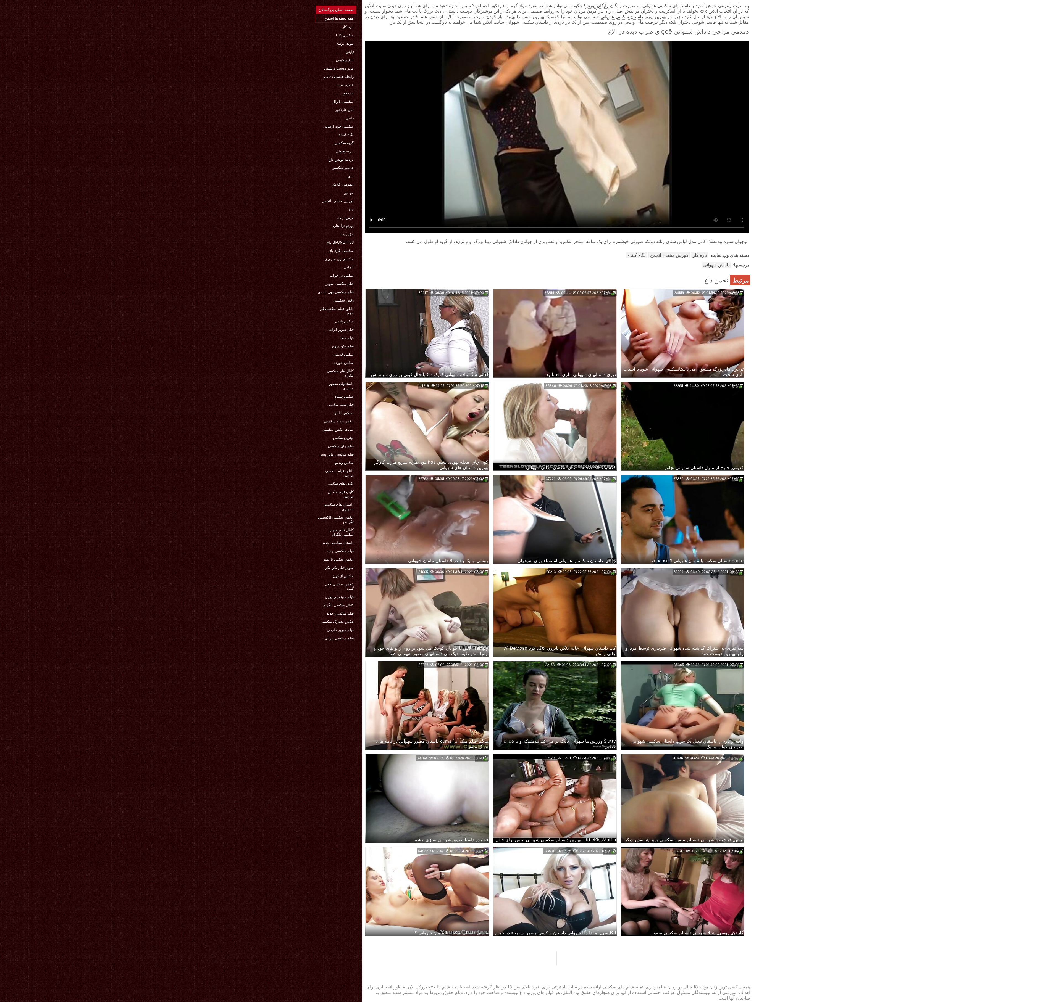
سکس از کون (343, 575)
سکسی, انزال (343, 101)
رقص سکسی (343, 300)
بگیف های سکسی (340, 483)
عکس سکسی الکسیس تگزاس (336, 519)
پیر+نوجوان (345, 151)
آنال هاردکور (344, 109)
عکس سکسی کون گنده (339, 586)
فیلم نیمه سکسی (340, 404)
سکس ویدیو (344, 462)
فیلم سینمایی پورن (339, 596)
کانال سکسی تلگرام (338, 605)
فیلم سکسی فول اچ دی (336, 292)
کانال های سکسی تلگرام (340, 373)
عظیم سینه (345, 85)
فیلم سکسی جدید (340, 551)
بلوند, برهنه (345, 43)
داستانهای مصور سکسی (341, 385)
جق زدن (347, 234)
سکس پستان (343, 396)
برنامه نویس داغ (341, 159)
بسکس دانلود (343, 413)
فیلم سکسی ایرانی (339, 638)
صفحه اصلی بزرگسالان (336, 9)
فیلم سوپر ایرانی (341, 329)
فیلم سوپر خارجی (340, 630)
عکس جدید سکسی (339, 421)
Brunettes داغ (340, 242)
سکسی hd (345, 35)
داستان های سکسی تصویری (339, 506)
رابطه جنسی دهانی (339, 76)
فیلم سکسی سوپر (340, 283)
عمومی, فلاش (343, 184)
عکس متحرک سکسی (337, 621)
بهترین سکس (343, 437)
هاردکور (348, 93)
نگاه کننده (346, 134)
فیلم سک (347, 337)
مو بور (349, 192)
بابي (350, 176)
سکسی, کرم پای (341, 250)
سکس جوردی (343, 362)
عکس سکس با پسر (338, 559)
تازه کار (348, 27)
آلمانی (349, 267)
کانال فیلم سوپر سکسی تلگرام (342, 532)
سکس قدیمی (343, 354)
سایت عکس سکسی (338, 429)
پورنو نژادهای (343, 225)
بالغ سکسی (345, 60)
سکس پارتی (344, 321)
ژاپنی (350, 51)
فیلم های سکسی (341, 446)
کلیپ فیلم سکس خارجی (341, 494)
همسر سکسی (343, 167)
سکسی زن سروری (339, 259)
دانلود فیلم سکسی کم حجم (337, 310)
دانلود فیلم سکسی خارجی (339, 473)
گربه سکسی (344, 143)
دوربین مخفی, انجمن (338, 201)
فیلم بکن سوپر (342, 346)
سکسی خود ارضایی (338, 126)
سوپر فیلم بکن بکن (339, 567)
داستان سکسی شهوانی (621, 16)
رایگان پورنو (596, 5)
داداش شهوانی (716, 265)
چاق (351, 209)
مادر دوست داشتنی (339, 68)
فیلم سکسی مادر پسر (337, 454)
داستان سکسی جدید (338, 542)
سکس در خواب (342, 275)
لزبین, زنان (345, 217)
